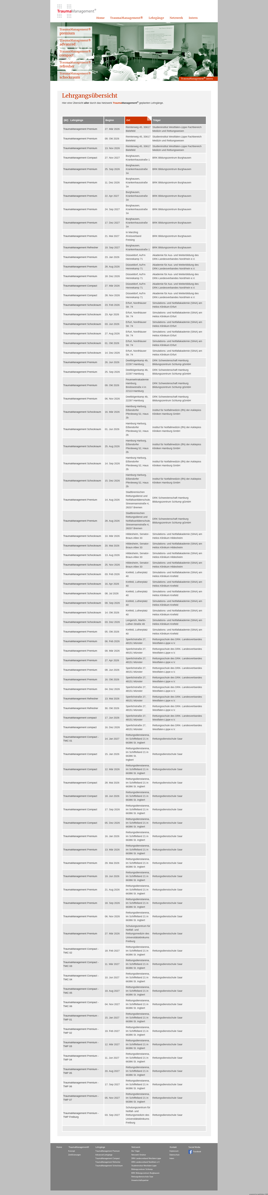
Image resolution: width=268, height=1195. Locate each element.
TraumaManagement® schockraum (75, 75)
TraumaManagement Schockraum (82, 305)
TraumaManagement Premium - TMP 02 (81, 1031)
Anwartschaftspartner (140, 1180)
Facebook (197, 1152)
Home (100, 18)
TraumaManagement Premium (80, 129)
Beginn (109, 120)
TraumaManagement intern (197, 78)
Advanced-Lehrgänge (103, 1155)
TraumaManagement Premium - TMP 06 (81, 1084)
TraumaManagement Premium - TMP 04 (81, 1057)
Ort (128, 120)
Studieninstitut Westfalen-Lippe (143, 1166)
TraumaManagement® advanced (75, 42)
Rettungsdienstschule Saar (142, 1177)
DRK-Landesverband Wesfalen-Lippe (146, 1158)
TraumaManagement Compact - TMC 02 (81, 950)
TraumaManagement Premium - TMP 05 (81, 1071)
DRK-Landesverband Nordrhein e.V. (145, 1162)
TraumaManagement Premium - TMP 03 (81, 1044)
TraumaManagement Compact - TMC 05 (81, 991)
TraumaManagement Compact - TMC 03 (81, 964)
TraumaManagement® (126, 18)
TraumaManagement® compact (75, 53)
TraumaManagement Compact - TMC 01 (81, 739)
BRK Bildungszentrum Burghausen (145, 1173)
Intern (193, 18)
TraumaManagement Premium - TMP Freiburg (81, 1115)
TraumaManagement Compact (80, 157)
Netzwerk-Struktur (138, 1155)
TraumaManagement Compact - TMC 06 (81, 1004)
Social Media (194, 1147)
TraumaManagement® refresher (75, 64)
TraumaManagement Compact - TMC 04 (81, 977)
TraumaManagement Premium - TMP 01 (81, 1017)
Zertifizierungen (74, 1155)
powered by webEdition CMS (258, 1194)
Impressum (174, 1151)
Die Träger (135, 1151)
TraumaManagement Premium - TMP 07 (81, 1098)
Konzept (71, 1151)
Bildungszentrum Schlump (142, 1169)
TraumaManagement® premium (75, 31)
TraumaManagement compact (80, 717)
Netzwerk (176, 18)
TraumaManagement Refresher (80, 247)
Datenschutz (174, 1155)
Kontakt (173, 1147)
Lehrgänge (156, 18)
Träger (157, 120)
